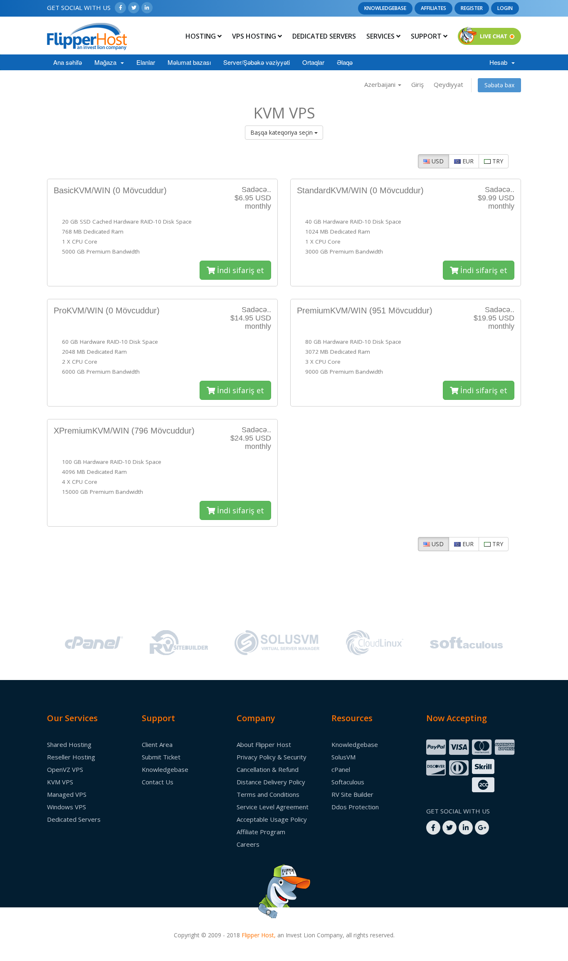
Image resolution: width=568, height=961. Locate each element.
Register (472, 8)
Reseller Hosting (71, 757)
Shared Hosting (69, 744)
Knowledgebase (385, 8)
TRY (497, 161)
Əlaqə (345, 62)
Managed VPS (66, 794)
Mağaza (107, 62)
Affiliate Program (261, 832)
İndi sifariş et (239, 270)
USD (437, 161)
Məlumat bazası (189, 62)
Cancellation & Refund (268, 769)
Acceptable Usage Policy (272, 819)
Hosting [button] (201, 36)
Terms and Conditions (268, 794)
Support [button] (427, 36)
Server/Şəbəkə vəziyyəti (256, 62)
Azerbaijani (380, 84)
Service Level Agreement (273, 807)
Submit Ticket (161, 757)
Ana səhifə (67, 62)
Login (505, 8)
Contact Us (157, 782)
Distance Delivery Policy (271, 782)
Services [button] (381, 36)
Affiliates (433, 8)
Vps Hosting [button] (255, 36)
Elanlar (145, 62)
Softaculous (347, 782)
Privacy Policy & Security (271, 757)
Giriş (417, 84)
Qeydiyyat (448, 84)
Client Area (157, 744)
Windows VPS (66, 807)
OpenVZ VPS (65, 769)
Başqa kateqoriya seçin (282, 132)
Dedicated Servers (324, 36)
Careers (248, 844)
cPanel (340, 769)
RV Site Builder (352, 794)
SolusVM (343, 757)
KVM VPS (60, 782)
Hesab (500, 62)
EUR (467, 161)
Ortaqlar (313, 62)
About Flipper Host (264, 744)
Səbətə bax (499, 85)
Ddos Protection (355, 807)
